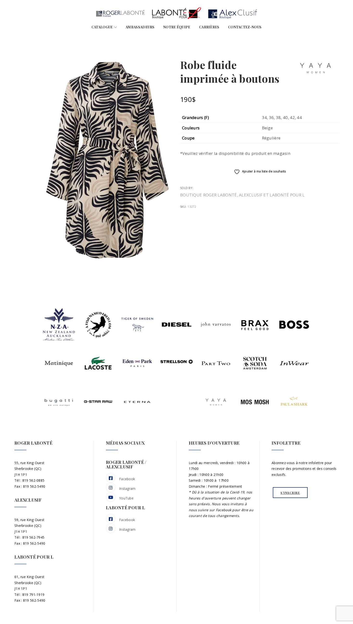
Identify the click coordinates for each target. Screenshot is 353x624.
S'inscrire (290, 493)
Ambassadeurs (140, 27)
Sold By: (187, 188)
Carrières (209, 27)
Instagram (127, 488)
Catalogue (102, 27)
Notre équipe (176, 27)
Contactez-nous (245, 27)
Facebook (127, 479)
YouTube (126, 498)
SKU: (183, 207)
